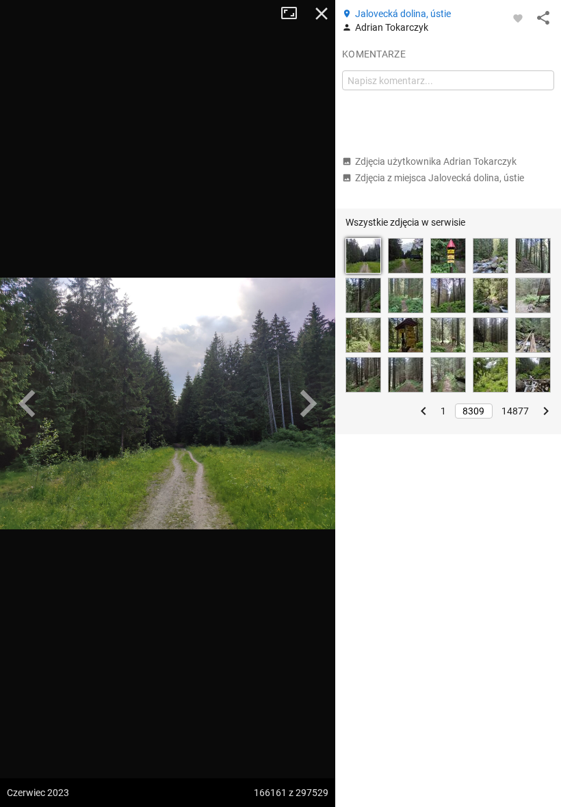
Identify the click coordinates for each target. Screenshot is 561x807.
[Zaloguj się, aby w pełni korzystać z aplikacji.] (518, 17)
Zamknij (321, 13)
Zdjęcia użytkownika (436, 161)
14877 (515, 411)
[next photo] (307, 403)
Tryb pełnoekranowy (294, 13)
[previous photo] (27, 403)
